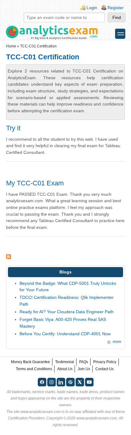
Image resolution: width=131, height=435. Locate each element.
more (117, 342)
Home (11, 46)
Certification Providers (26, 418)
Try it (13, 128)
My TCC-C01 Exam (35, 183)
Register (116, 7)
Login (92, 7)
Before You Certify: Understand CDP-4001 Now (65, 333)
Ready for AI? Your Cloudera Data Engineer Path (66, 311)
